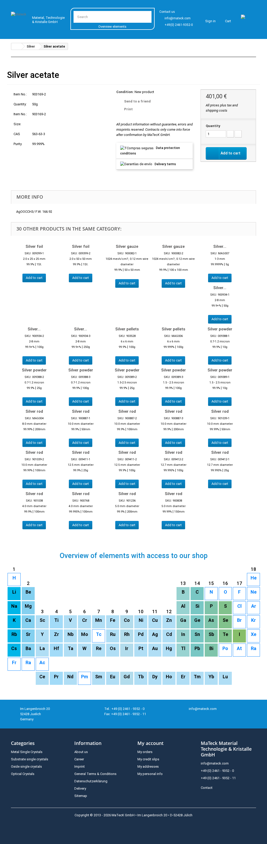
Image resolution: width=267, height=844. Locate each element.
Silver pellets (127, 329)
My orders (145, 752)
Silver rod (34, 411)
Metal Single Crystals (27, 752)
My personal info (150, 774)
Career (79, 759)
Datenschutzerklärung (90, 781)
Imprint (79, 766)
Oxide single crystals (26, 766)
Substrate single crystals (29, 759)
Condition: (125, 92)
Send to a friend (137, 101)
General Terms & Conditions (95, 774)
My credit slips (148, 759)
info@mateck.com (178, 18)
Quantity (213, 126)
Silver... (219, 246)
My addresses (148, 766)
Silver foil (34, 246)
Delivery (80, 788)
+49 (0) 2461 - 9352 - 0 (217, 771)
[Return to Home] (16, 46)
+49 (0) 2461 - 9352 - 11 (218, 778)
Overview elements (112, 26)
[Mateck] (19, 18)
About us (81, 752)
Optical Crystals (22, 774)
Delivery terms (165, 164)
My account (150, 743)
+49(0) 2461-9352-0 (179, 25)
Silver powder (220, 329)
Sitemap (80, 796)
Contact (207, 788)
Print (128, 109)
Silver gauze (127, 246)
